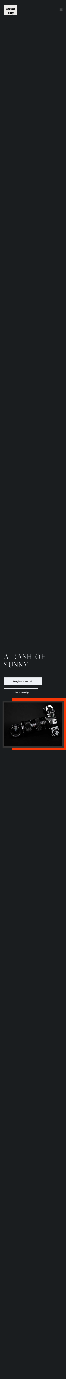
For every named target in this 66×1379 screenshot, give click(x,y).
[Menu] (61, 10)
